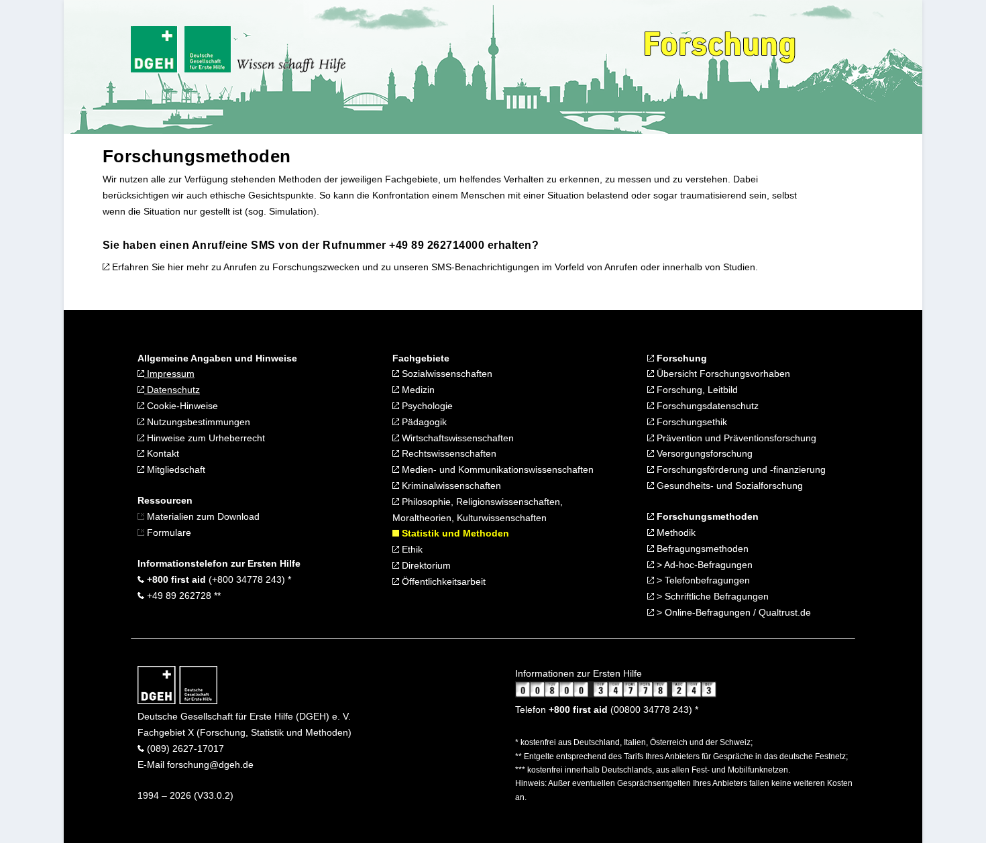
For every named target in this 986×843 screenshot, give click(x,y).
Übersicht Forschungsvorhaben (722, 373)
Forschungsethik (692, 421)
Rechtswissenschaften (447, 453)
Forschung (680, 358)
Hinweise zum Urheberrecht (204, 438)
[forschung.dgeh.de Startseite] (177, 700)
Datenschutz (172, 389)
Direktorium (425, 565)
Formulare (167, 532)
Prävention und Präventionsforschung (736, 438)
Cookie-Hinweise (181, 405)
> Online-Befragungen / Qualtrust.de (734, 612)
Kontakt (161, 453)
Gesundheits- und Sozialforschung (730, 485)
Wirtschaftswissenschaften (456, 438)
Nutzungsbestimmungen (197, 421)
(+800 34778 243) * (217, 579)
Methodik (675, 532)
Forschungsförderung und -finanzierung (741, 469)
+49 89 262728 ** (182, 595)
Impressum (169, 373)
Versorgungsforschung (705, 453)
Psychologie (426, 405)
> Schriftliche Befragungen (713, 596)
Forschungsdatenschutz (708, 405)
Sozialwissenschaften (447, 373)
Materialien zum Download (203, 516)
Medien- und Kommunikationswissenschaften (496, 469)
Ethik (411, 549)
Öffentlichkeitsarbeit (442, 581)
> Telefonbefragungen (703, 580)
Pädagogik (423, 421)
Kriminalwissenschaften (450, 485)
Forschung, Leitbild (697, 389)
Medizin (417, 389)
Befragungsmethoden (703, 548)
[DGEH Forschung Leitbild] (650, 389)
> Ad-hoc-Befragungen (705, 564)
